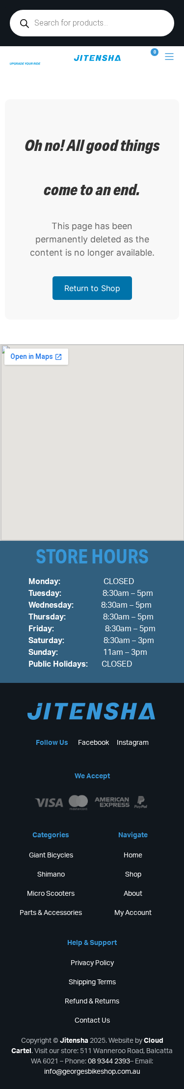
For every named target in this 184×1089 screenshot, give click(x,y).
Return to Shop (92, 288)
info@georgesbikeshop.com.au (92, 1071)
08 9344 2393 (109, 1061)
